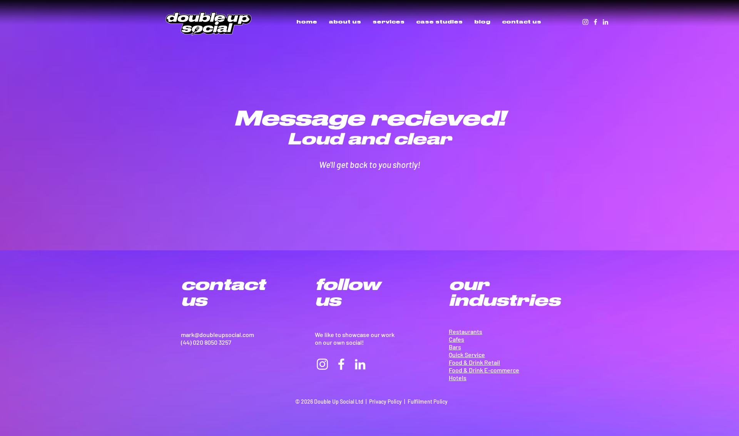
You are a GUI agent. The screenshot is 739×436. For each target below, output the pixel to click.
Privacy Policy (385, 401)
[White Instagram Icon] (585, 22)
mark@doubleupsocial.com (217, 334)
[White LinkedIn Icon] (605, 22)
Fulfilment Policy (428, 401)
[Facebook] (595, 22)
